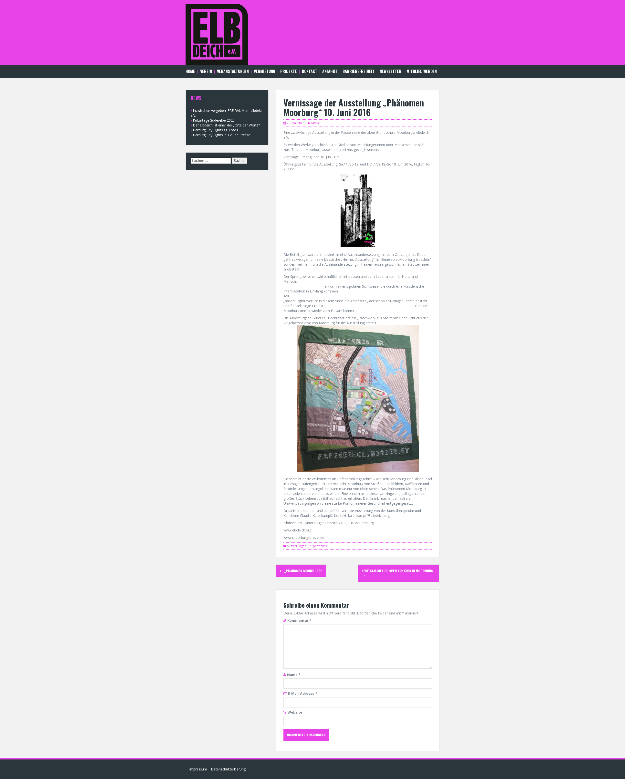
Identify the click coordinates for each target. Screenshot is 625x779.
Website (295, 712)
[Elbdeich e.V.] (217, 33)
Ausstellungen (296, 546)
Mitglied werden (421, 71)
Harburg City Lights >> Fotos (215, 130)
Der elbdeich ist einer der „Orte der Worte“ (226, 125)
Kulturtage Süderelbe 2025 (214, 120)
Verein (206, 71)
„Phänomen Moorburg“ (302, 570)
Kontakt (309, 71)
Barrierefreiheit (359, 71)
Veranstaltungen (233, 71)
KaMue (315, 123)
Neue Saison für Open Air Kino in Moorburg (397, 570)
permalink (319, 546)
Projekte (288, 71)
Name (294, 674)
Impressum (198, 769)
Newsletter (390, 71)
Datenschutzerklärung (228, 769)
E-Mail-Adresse (302, 693)
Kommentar (299, 620)
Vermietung (264, 71)
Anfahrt (329, 71)
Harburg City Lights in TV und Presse (221, 135)
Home (190, 71)
